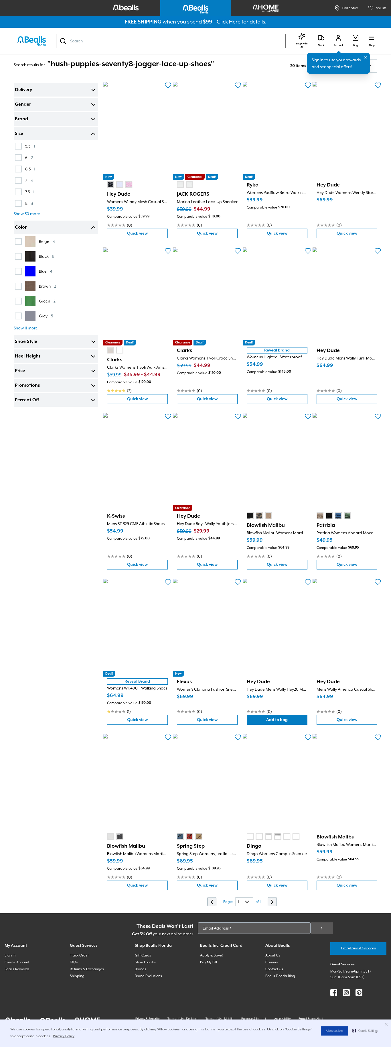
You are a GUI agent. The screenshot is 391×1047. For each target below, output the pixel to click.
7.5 (29, 191)
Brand (21, 119)
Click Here (228, 22)
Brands (140, 969)
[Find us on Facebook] (333, 992)
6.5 (30, 168)
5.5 (30, 146)
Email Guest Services (358, 948)
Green (47, 300)
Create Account (17, 962)
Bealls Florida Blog (280, 976)
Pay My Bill (208, 962)
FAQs (74, 962)
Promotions (27, 385)
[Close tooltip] (365, 57)
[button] (365, 1031)
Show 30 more (27, 213)
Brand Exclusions (148, 976)
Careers (271, 962)
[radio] (110, 184)
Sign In (10, 955)
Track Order (79, 955)
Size (19, 133)
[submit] (322, 928)
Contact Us (274, 969)
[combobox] (171, 41)
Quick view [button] (147, 234)
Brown (47, 286)
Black (46, 256)
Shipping (77, 976)
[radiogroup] (119, 184)
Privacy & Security (147, 1018)
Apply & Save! (211, 955)
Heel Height (27, 356)
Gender (23, 104)
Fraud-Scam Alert (311, 1018)
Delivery (23, 90)
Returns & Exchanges (87, 969)
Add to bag (286, 721)
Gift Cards (143, 955)
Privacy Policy (63, 1036)
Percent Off (27, 400)
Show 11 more (26, 328)
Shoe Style (26, 341)
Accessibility (282, 1018)
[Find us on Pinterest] (359, 992)
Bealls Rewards (17, 969)
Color (21, 227)
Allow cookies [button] (334, 1031)
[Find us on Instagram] (346, 992)
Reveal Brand (277, 350)
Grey (46, 315)
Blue (45, 271)
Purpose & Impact (253, 1018)
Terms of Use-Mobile (219, 1018)
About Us (272, 955)
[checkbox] (18, 146)
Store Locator (145, 962)
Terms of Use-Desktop (182, 1018)
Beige (47, 241)
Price (20, 371)
